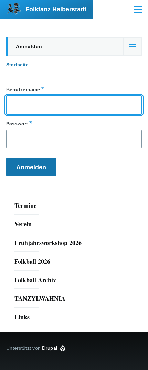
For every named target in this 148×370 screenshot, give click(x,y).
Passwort (17, 123)
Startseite (17, 64)
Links (22, 317)
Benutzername (23, 89)
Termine (25, 205)
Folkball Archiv (35, 279)
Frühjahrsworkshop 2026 (48, 242)
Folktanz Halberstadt (55, 9)
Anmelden (29, 46)
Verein (23, 224)
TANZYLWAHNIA (39, 298)
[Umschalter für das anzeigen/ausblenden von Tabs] (132, 46)
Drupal (49, 348)
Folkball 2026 (32, 261)
